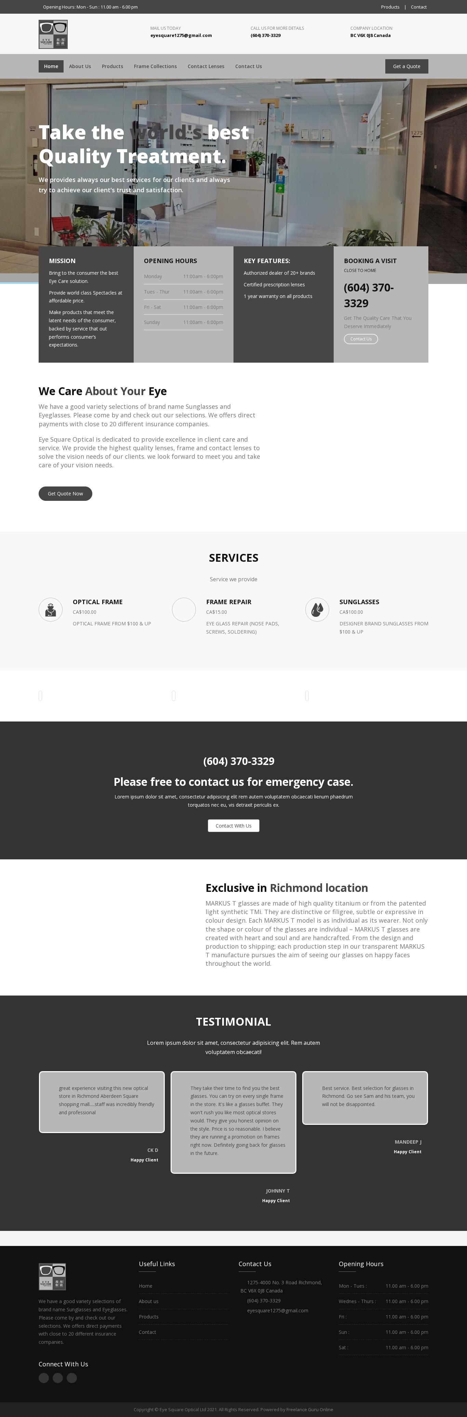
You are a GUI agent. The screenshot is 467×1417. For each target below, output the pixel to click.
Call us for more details (277, 28)
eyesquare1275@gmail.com (277, 1310)
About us (149, 1301)
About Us (80, 66)
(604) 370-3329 (238, 761)
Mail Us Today (165, 28)
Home (51, 66)
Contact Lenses (206, 66)
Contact (419, 7)
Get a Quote (407, 66)
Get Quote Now (65, 493)
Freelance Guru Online (309, 1409)
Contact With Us (234, 825)
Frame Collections (155, 66)
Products (390, 7)
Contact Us (248, 66)
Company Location (371, 28)
